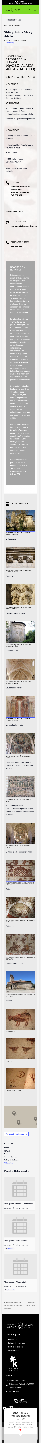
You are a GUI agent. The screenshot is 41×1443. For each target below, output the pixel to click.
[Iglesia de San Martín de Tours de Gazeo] (20, 753)
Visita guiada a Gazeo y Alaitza (15, 1240)
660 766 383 (16, 246)
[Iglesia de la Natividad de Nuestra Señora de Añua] (20, 530)
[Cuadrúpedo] (20, 1029)
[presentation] (19, 1189)
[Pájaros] (20, 1059)
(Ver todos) (10, 42)
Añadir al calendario (16, 1134)
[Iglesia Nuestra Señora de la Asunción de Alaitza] (20, 880)
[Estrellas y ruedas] (20, 1088)
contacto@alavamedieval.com (25, 226)
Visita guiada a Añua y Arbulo (15, 1282)
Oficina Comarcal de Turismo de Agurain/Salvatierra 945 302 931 (20, 191)
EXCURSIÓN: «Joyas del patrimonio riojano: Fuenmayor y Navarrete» (14, 1305)
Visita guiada (8, 1163)
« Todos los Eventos (12, 20)
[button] (14, 1113)
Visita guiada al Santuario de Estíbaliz (18, 1203)
